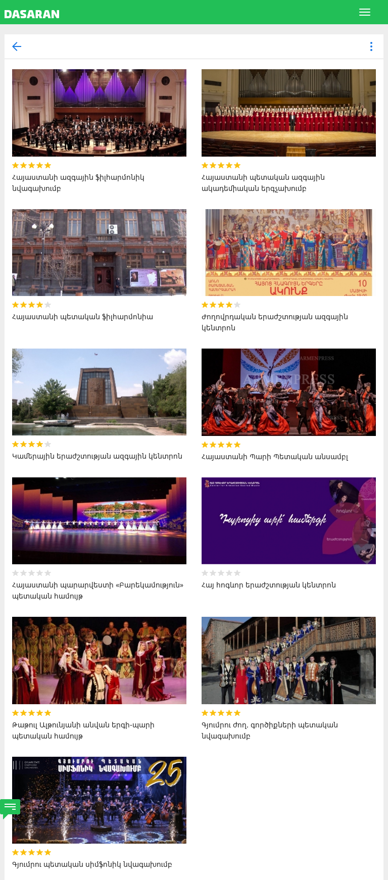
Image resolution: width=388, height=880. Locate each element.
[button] (371, 47)
